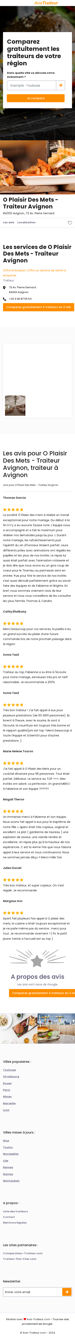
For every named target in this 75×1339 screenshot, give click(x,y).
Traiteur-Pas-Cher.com (19, 1259)
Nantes (8, 1174)
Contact (9, 1217)
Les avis (8, 222)
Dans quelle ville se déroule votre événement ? (31, 75)
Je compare (36, 98)
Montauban (11, 1181)
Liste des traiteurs (15, 1211)
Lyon (6, 1110)
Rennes (8, 1167)
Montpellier (11, 1154)
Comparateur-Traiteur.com (23, 1253)
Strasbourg (11, 1076)
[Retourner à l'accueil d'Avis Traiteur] (46, 3)
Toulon (8, 1147)
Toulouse (9, 1070)
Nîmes (7, 1096)
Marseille (9, 1103)
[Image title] (15, 405)
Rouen (7, 1083)
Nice (6, 1141)
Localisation (26, 222)
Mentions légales (15, 1223)
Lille (5, 1161)
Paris (6, 1090)
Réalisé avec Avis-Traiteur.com (28, 1319)
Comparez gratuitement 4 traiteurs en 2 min (38, 307)
